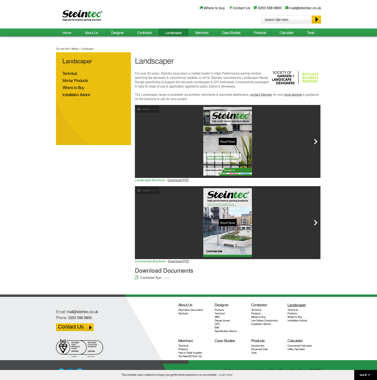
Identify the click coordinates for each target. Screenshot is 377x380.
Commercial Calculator (299, 345)
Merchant (201, 32)
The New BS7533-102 (190, 356)
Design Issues (222, 320)
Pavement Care (259, 349)
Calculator (287, 32)
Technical (69, 73)
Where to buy (214, 7)
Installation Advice (76, 94)
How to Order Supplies (190, 352)
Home (74, 49)
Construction (257, 345)
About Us (91, 32)
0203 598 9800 (270, 7)
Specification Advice (225, 331)
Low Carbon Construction (264, 320)
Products (260, 32)
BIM (217, 327)
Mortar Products (75, 80)
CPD (217, 324)
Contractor (144, 32)
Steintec (82, 16)
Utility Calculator (296, 349)
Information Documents (190, 309)
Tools (310, 32)
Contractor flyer (150, 277)
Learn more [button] (225, 374)
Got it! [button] (363, 374)
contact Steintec (261, 94)
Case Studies (231, 32)
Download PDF (178, 180)
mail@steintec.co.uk (305, 7)
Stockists (183, 313)
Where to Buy (73, 87)
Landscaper (173, 32)
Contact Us (241, 7)
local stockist (292, 94)
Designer (117, 32)
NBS (217, 317)
